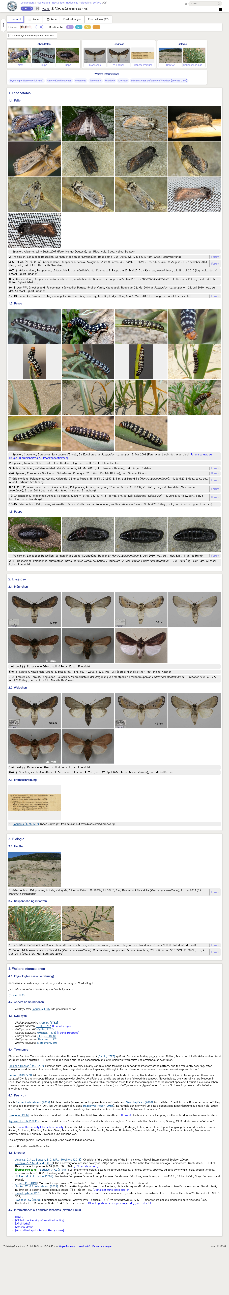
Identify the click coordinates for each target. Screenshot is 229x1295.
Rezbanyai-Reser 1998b (98, 1105)
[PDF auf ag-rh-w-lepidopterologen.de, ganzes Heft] (118, 1203)
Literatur (123, 81)
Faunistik (110, 81)
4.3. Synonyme (17, 1015)
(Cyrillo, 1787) (45, 1029)
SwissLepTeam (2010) (139, 1102)
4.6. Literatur (16, 1152)
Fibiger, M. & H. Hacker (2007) (34, 1176)
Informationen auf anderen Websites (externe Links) (159, 81)
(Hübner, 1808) (46, 1032)
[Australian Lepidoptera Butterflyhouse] (39, 1230)
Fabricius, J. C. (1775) (52, 1169)
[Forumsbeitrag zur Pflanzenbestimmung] (44, 458)
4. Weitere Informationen (26, 968)
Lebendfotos (43, 44)
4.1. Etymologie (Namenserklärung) (31, 976)
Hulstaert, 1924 (47, 1039)
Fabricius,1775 (41, 1009)
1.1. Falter (14, 100)
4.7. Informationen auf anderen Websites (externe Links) (44, 1210)
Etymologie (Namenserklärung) (26, 81)
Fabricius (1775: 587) (26, 824)
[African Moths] (24, 1227)
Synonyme (80, 81)
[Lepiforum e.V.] (12, 6)
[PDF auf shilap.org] (86, 1166)
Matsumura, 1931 (48, 1042)
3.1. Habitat (16, 846)
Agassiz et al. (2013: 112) (24, 1121)
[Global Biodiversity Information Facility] (40, 1127)
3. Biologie (16, 839)
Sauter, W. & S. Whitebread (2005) (36, 1186)
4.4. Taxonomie (18, 1049)
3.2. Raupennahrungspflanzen (27, 901)
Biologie (182, 44)
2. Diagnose (17, 579)
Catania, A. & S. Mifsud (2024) (34, 1163)
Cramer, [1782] (48, 1022)
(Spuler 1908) (17, 995)
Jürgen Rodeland (67, 1246)
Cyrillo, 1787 (43, 1026)
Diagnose (119, 44)
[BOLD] (19, 1217)
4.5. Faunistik (17, 1095)
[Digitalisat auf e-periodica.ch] (112, 1190)
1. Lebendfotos (19, 93)
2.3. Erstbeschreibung (22, 779)
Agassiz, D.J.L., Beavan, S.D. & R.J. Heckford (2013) (48, 1159)
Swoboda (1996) (19, 1115)
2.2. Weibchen (17, 687)
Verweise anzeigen (102, 1246)
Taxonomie (95, 81)
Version (84, 1246)
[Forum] (126, 1115)
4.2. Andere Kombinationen (26, 1002)
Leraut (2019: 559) (20, 1075)
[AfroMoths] (22, 1223)
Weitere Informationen (107, 74)
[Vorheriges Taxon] (23, 9)
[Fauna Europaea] (63, 1026)
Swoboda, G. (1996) (27, 1200)
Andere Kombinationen (59, 81)
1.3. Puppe (15, 511)
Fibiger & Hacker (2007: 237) (26, 1066)
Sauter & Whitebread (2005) (33, 1102)
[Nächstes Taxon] (31, 9)
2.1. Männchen (18, 586)
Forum (215, 257)
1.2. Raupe (15, 303)
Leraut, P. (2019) (26, 1183)
